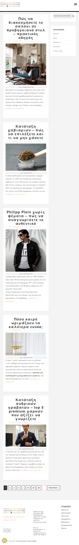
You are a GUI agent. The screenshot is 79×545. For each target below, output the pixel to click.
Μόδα (55, 38)
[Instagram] (9, 530)
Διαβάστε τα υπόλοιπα (15, 108)
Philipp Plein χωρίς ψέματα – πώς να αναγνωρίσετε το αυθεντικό (26, 217)
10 (28, 488)
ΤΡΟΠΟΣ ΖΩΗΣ (57, 51)
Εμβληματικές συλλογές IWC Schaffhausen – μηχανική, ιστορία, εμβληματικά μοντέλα (40, 516)
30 (39, 488)
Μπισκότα (65, 522)
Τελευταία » (54, 488)
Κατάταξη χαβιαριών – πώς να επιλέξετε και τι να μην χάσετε (26, 132)
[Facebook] (5, 530)
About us (65, 510)
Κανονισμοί (66, 513)
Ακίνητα (56, 34)
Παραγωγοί (57, 42)
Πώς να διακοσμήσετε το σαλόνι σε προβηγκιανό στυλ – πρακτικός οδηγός (25, 28)
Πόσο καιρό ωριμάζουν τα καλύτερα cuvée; (26, 323)
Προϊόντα (56, 47)
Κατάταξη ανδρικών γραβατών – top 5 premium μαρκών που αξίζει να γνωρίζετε (26, 409)
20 (33, 488)
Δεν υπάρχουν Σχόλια (32, 41)
